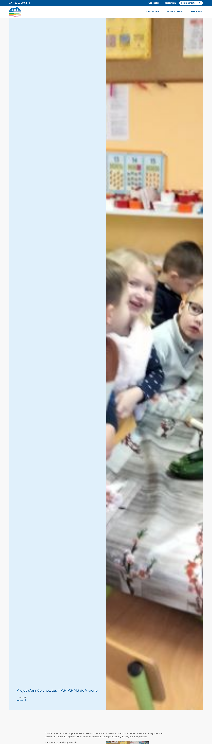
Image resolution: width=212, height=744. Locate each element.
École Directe (188, 2)
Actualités (196, 11)
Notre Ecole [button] (152, 11)
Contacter (153, 2)
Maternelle (21, 700)
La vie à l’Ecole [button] (175, 11)
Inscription (170, 2)
